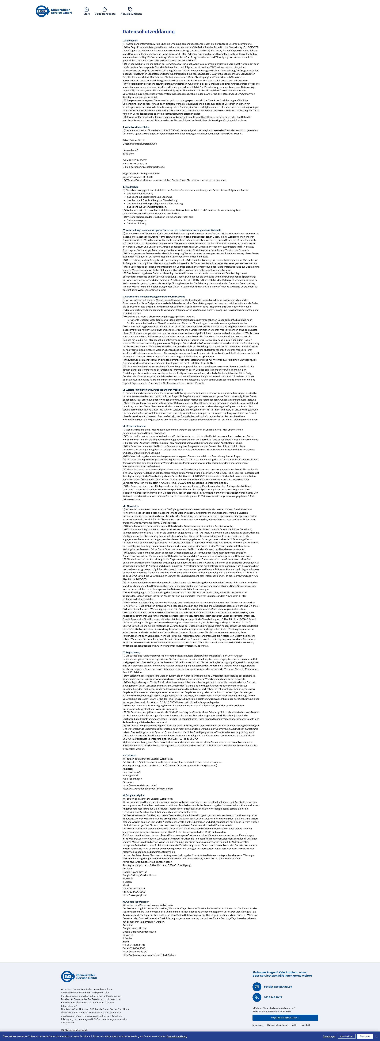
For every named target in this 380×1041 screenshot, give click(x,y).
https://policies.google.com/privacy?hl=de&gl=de (149, 955)
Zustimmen (365, 1036)
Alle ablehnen (346, 1036)
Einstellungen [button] (329, 1036)
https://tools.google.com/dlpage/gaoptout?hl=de (149, 851)
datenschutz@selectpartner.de (148, 166)
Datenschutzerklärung (177, 1036)
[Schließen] (376, 1036)
